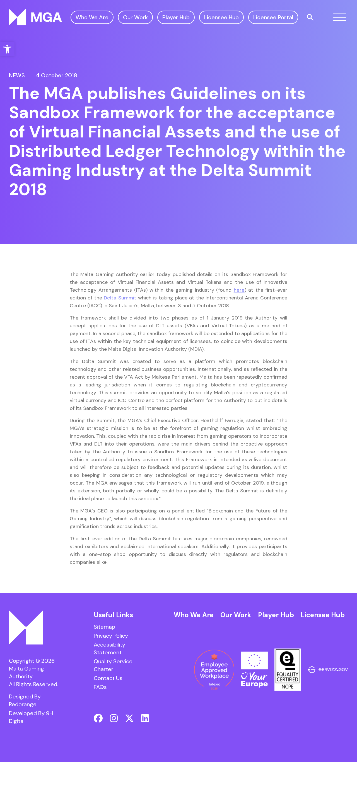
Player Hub (176, 17)
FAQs (100, 687)
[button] (7, 49)
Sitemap (104, 626)
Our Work (135, 17)
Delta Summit (120, 297)
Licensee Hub (221, 17)
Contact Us (108, 678)
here (239, 290)
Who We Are (92, 17)
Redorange (23, 704)
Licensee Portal (273, 17)
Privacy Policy (111, 635)
